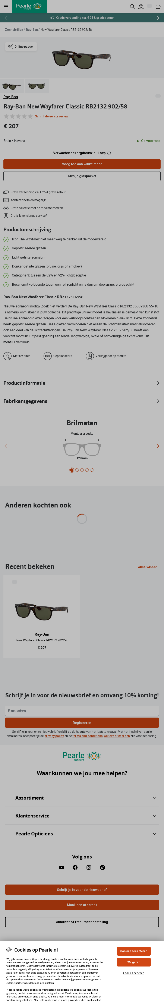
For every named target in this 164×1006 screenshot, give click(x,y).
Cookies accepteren (133, 951)
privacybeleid (75, 1000)
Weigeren (133, 962)
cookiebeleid (94, 1000)
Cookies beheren (133, 973)
